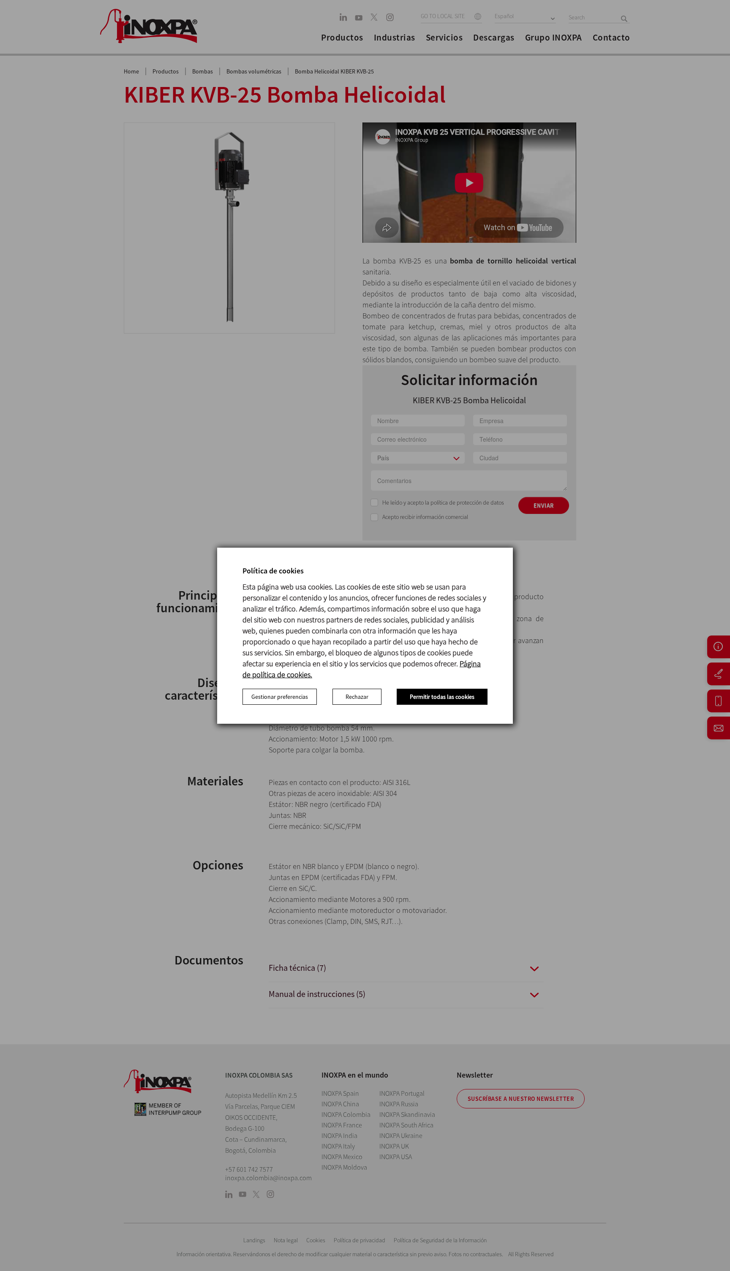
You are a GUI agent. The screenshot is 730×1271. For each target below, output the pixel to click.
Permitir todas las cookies (442, 697)
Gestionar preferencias (279, 697)
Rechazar (357, 697)
